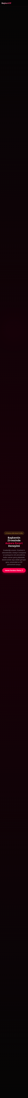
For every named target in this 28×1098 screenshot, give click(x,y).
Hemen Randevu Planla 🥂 (14, 570)
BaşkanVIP (6, 3)
